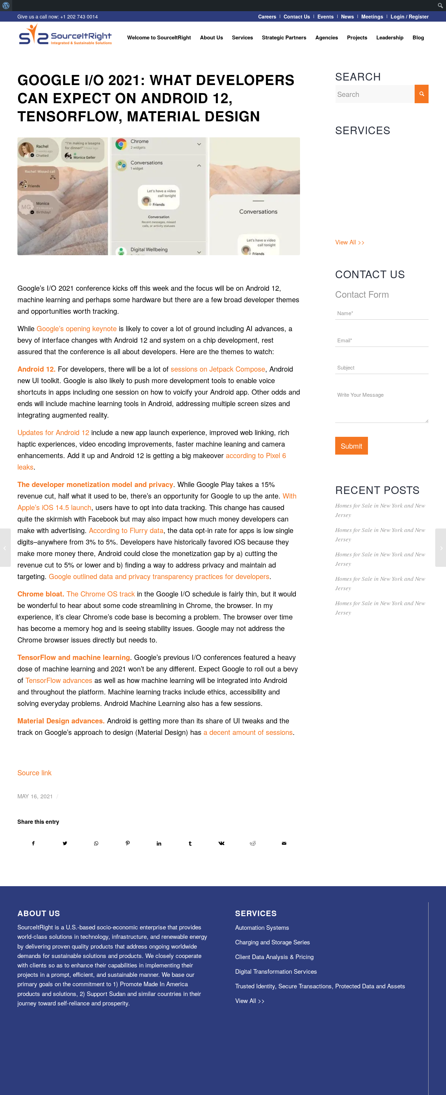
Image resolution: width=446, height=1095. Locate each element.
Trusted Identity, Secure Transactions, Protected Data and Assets (378, 215)
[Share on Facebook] (33, 843)
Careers (267, 16)
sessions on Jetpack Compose (218, 369)
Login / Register (410, 16)
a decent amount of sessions (248, 732)
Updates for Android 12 (53, 432)
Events (325, 16)
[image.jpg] (158, 196)
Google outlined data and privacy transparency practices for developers (159, 576)
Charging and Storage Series (372, 160)
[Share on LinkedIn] (159, 843)
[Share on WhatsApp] (96, 843)
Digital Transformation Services (376, 189)
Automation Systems (362, 145)
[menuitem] (6, 5)
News (347, 16)
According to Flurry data (126, 530)
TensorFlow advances (58, 680)
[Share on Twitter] (64, 843)
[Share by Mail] (284, 843)
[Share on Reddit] (252, 843)
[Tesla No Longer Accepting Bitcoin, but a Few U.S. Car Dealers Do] (5, 548)
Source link (34, 772)
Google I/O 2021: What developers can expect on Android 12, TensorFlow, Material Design (156, 97)
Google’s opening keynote (77, 328)
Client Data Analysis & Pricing (374, 174)
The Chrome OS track (101, 593)
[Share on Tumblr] (190, 843)
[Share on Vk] (221, 843)
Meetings (372, 16)
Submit (351, 446)
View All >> (350, 241)
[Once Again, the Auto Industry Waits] (440, 548)
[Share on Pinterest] (127, 843)
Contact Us (297, 16)
